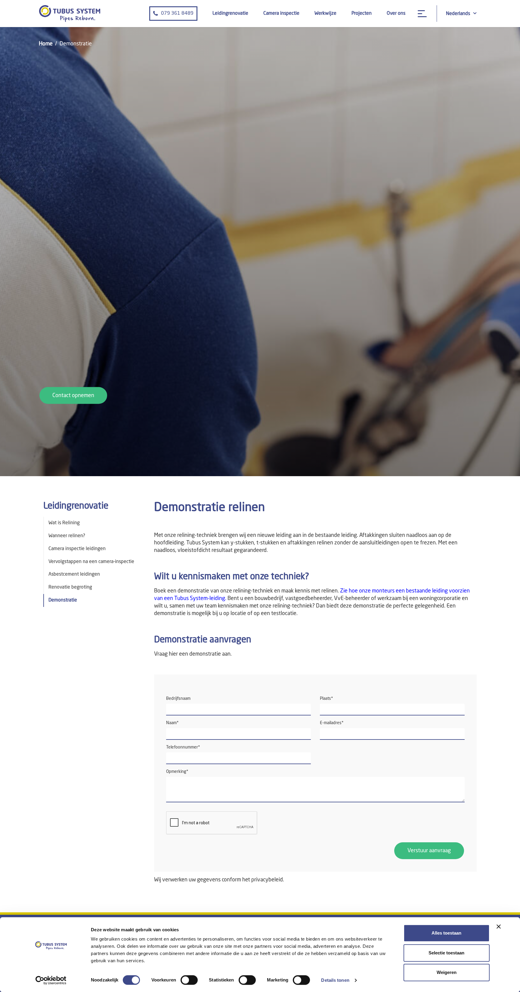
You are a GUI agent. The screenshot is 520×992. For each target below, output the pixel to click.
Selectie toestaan (446, 952)
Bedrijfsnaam (178, 699)
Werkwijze (325, 13)
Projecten (361, 13)
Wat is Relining (64, 523)
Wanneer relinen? (66, 536)
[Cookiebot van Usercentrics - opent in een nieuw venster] (51, 980)
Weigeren (447, 972)
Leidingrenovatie (230, 13)
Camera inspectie (281, 13)
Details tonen (335, 980)
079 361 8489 (177, 13)
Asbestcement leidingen (74, 574)
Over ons (396, 13)
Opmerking (177, 772)
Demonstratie (62, 600)
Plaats (326, 699)
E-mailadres (332, 723)
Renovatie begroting (70, 587)
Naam (172, 723)
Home (46, 44)
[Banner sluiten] (499, 926)
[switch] (189, 980)
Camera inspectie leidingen (77, 549)
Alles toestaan (446, 932)
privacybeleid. (267, 880)
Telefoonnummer (183, 747)
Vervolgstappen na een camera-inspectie (91, 561)
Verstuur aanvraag (429, 850)
